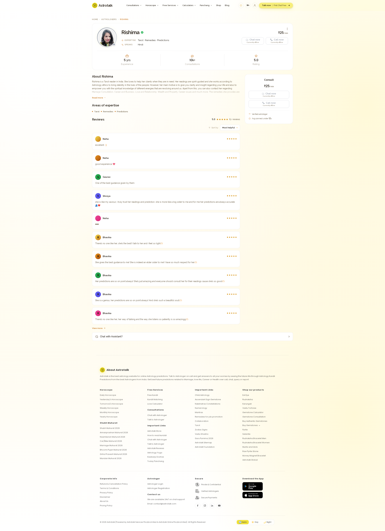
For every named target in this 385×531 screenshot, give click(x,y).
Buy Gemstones (250, 425)
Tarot (197, 425)
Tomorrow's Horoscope (111, 404)
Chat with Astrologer (157, 415)
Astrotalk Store (154, 431)
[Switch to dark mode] (241, 5)
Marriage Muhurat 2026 (111, 445)
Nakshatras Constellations (207, 404)
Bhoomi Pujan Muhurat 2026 (113, 450)
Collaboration (201, 421)
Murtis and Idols (250, 447)
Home (95, 19)
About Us (104, 501)
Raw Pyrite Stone (250, 451)
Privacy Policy (106, 492)
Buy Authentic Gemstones (254, 421)
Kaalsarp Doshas (155, 457)
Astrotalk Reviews (155, 448)
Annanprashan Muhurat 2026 (114, 432)
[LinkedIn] (212, 505)
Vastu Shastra (201, 434)
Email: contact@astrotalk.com (161, 503)
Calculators (187, 5)
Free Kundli (152, 395)
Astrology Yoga (154, 452)
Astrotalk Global (250, 460)
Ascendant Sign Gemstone (208, 399)
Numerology (201, 408)
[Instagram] (205, 505)
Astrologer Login (155, 484)
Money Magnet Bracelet (254, 455)
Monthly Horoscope (109, 412)
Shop (218, 5)
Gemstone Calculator (252, 412)
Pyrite (245, 429)
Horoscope (151, 5)
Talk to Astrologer (155, 419)
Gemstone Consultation (254, 416)
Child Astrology (202, 395)
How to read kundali (157, 435)
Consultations (132, 5)
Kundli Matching (155, 399)
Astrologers (109, 19)
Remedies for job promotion (209, 416)
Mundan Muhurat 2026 (111, 458)
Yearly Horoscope (108, 416)
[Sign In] (254, 5)
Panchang (204, 5)
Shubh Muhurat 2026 (110, 428)
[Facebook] (197, 505)
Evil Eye (245, 395)
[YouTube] (219, 505)
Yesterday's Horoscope (111, 399)
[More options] (287, 29)
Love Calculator (155, 404)
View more (97, 328)
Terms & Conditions (109, 488)
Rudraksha (247, 399)
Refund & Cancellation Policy (114, 484)
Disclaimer (105, 497)
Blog (227, 5)
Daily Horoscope (108, 395)
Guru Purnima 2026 (204, 438)
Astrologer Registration (158, 488)
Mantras (199, 412)
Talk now (274, 5)
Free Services (169, 5)
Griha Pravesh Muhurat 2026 (113, 454)
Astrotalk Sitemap (203, 442)
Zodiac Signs (201, 429)
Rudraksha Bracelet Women (256, 442)
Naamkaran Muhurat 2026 (112, 437)
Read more (97, 97)
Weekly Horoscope (109, 408)
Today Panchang (155, 461)
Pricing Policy (106, 505)
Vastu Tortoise (249, 408)
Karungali (247, 404)
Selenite (246, 434)
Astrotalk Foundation (205, 447)
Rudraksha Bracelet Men (254, 438)
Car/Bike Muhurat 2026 (111, 441)
